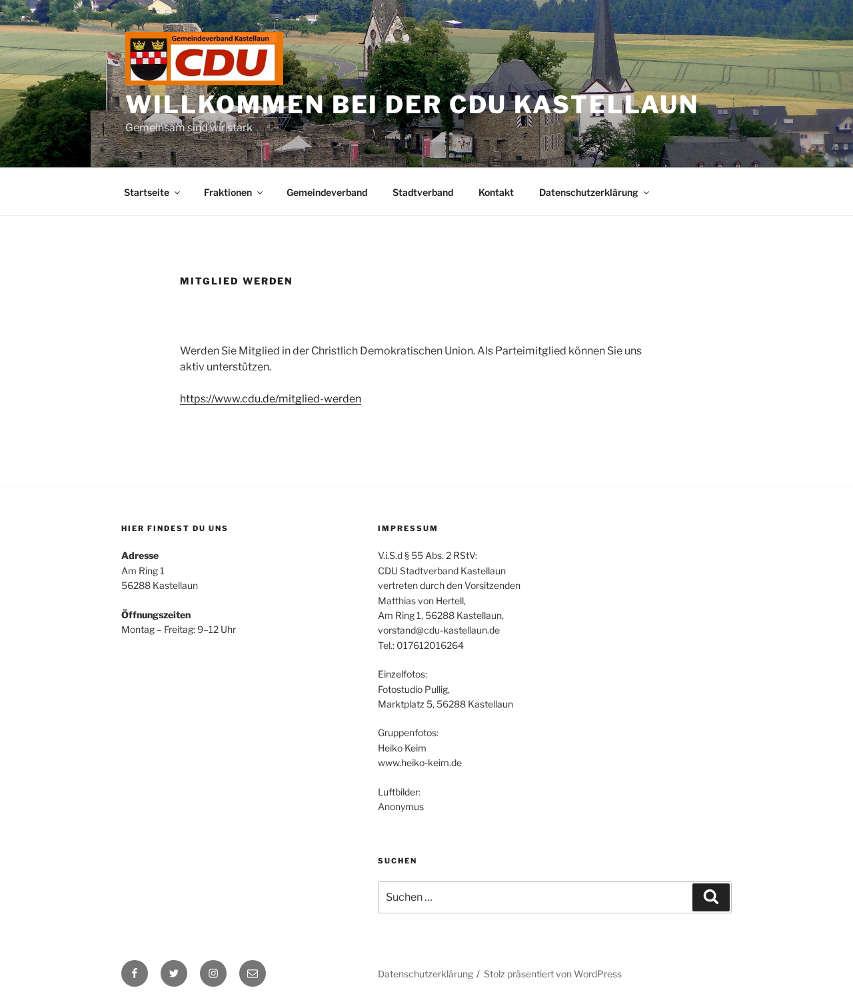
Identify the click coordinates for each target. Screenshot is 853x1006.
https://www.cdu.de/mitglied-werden (270, 398)
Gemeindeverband (327, 192)
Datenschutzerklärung (588, 192)
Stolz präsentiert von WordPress (553, 973)
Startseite (146, 192)
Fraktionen (228, 192)
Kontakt (496, 192)
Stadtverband (423, 192)
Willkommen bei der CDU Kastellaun (412, 104)
